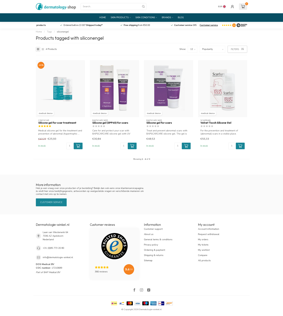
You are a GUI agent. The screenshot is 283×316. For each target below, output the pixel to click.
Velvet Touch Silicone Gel (215, 122)
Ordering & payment (154, 250)
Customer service (209, 25)
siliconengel (63, 31)
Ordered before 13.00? (118, 25)
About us (148, 234)
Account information (208, 229)
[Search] (143, 6)
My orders (203, 239)
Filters (235, 49)
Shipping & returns (153, 255)
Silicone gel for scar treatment (57, 122)
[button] (78, 146)
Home (102, 17)
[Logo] (242, 25)
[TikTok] (148, 290)
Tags (49, 31)
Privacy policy (151, 244)
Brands (166, 17)
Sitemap (148, 260)
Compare (202, 255)
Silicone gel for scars (159, 122)
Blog (181, 17)
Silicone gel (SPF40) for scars (110, 122)
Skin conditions (145, 17)
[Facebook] (134, 290)
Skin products (120, 17)
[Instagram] (141, 290)
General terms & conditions (158, 239)
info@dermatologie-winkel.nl (58, 257)
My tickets (203, 244)
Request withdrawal (208, 234)
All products (204, 260)
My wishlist (204, 250)
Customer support (153, 229)
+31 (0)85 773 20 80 (53, 248)
